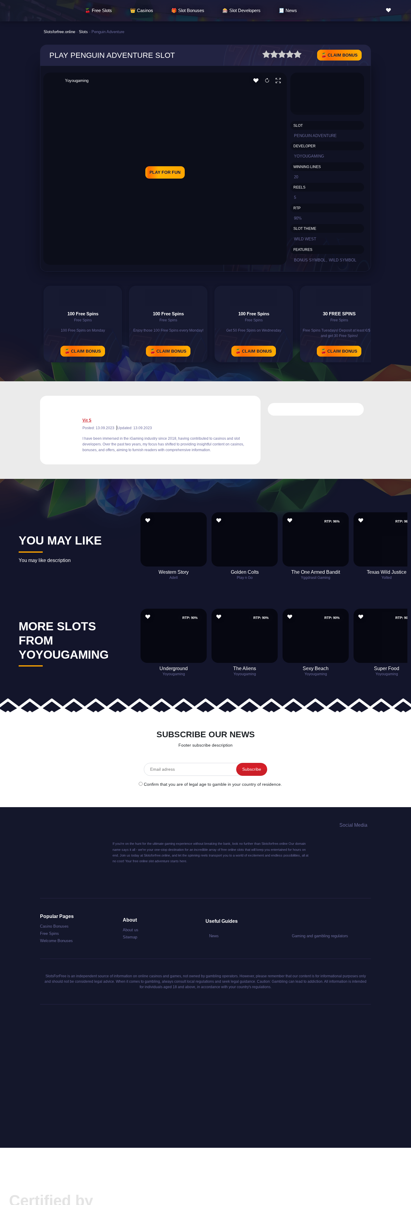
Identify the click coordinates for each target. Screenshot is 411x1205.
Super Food (386, 668)
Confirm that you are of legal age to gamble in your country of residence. (213, 784)
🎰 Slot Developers (241, 10)
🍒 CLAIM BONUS (339, 55)
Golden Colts (245, 572)
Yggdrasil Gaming (315, 578)
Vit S (86, 420)
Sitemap (130, 937)
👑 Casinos (141, 10)
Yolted (387, 578)
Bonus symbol (310, 260)
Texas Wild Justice (386, 572)
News (214, 936)
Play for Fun (165, 172)
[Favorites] (390, 10)
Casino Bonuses (54, 926)
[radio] (266, 55)
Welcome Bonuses (56, 940)
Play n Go (245, 578)
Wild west (305, 239)
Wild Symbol (342, 260)
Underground (173, 668)
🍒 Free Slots (98, 10)
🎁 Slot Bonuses (187, 10)
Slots (83, 32)
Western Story (174, 572)
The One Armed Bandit (315, 572)
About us (130, 930)
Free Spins (49, 933)
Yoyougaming (76, 80)
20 (296, 177)
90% (298, 218)
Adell (173, 578)
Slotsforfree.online (59, 32)
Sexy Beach (316, 668)
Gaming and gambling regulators (320, 936)
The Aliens (244, 668)
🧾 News (288, 10)
